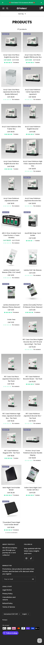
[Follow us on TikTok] (31, 560)
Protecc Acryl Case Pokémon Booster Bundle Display (32, 455)
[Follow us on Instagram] (26, 560)
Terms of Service (8, 609)
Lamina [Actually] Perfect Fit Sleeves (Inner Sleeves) (32, 308)
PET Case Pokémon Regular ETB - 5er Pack (11, 454)
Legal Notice (7, 592)
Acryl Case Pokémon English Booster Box (11, 165)
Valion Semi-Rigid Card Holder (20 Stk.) (32, 491)
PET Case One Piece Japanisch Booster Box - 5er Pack (11, 381)
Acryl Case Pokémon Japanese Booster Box (32, 202)
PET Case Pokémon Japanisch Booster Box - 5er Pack (33, 418)
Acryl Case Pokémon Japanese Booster (11, 202)
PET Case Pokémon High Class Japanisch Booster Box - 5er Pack (11, 418)
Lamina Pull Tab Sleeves (33, 272)
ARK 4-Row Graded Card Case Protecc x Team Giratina (11, 237)
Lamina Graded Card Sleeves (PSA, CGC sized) (11, 273)
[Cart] (40, 11)
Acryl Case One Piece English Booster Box (11, 58)
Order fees (11, 322)
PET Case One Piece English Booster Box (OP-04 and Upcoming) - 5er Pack (33, 344)
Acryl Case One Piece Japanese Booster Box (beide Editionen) (11, 94)
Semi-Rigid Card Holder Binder (11, 491)
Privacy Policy (7, 596)
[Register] (33, 581)
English (24, 616)
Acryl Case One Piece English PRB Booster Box (33, 58)
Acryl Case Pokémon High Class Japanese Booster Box (32, 166)
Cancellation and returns (8, 600)
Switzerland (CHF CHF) (11, 616)
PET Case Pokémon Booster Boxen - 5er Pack (32, 380)
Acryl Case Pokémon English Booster (32, 130)
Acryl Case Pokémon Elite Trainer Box (11, 130)
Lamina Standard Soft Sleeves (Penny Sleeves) (11, 308)
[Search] (7, 10)
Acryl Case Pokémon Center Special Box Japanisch (32, 94)
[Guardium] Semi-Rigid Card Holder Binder (11, 526)
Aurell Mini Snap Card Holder (33, 236)
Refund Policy (7, 606)
